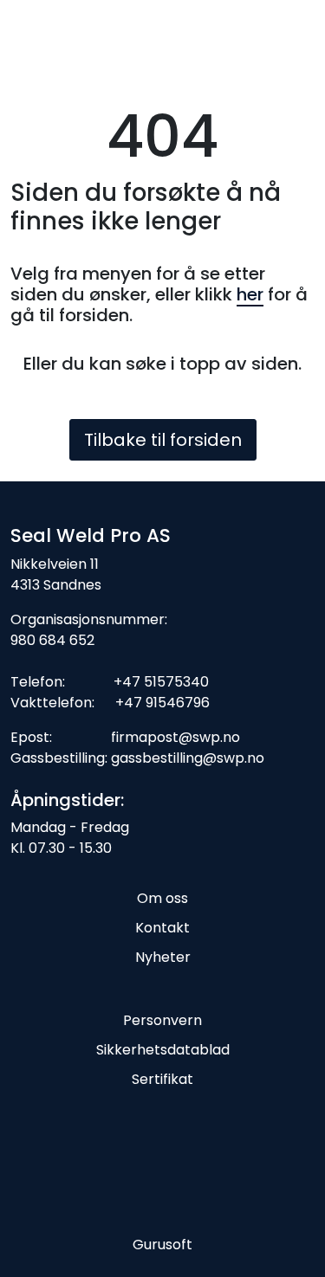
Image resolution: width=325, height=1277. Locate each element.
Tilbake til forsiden (163, 440)
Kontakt (162, 928)
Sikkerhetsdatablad (163, 1050)
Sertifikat (162, 1079)
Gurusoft (162, 1244)
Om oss (162, 898)
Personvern (162, 1020)
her (250, 294)
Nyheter (163, 957)
